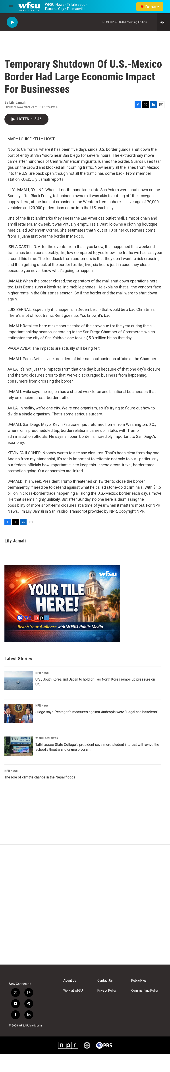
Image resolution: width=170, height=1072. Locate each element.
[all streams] (163, 22)
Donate (152, 6)
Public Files (139, 980)
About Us (69, 980)
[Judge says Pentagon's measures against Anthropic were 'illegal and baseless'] (18, 713)
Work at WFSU (73, 990)
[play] (12, 22)
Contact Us (105, 980)
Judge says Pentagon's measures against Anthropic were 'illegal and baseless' (96, 712)
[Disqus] (85, 904)
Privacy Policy (106, 990)
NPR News (41, 673)
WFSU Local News (46, 738)
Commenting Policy (144, 990)
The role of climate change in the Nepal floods (39, 777)
